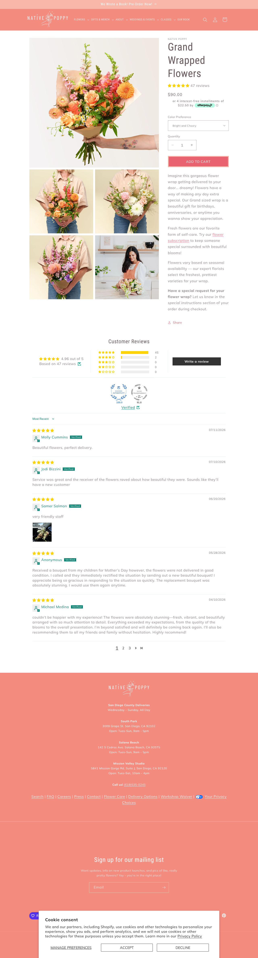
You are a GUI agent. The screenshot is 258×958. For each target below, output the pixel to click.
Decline (183, 947)
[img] (43, 430)
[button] (82, 20)
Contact (94, 796)
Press (79, 796)
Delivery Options (143, 796)
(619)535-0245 (135, 784)
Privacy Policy (190, 936)
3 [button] (130, 648)
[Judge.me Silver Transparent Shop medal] (139, 392)
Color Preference (179, 117)
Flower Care (114, 796)
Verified (128, 407)
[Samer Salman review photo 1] (42, 532)
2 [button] (123, 648)
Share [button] (177, 322)
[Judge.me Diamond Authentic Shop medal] (119, 392)
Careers (64, 796)
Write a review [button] (196, 361)
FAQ (50, 796)
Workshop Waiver (176, 796)
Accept (127, 947)
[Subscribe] (164, 887)
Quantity (174, 136)
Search (37, 796)
